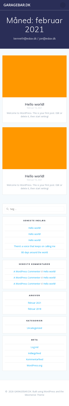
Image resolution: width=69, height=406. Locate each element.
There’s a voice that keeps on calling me (34, 246)
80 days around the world (34, 252)
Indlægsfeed (34, 353)
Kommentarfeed (34, 359)
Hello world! (34, 104)
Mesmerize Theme (34, 394)
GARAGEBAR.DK (17, 5)
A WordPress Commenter (27, 271)
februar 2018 (34, 308)
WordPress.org (34, 365)
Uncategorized (34, 328)
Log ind (34, 347)
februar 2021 (34, 302)
